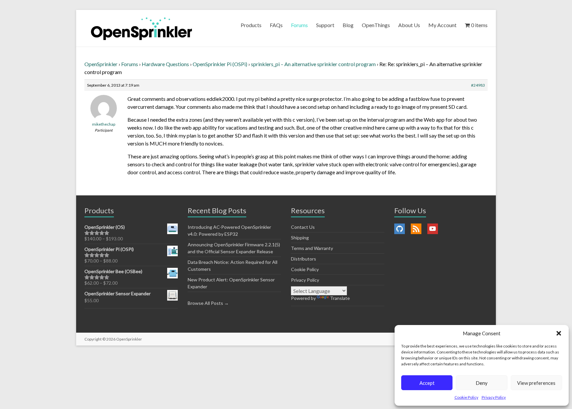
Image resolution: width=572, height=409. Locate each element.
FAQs (276, 25)
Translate (340, 298)
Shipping (300, 237)
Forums (299, 25)
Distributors (303, 259)
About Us (409, 25)
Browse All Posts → (208, 303)
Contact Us (303, 227)
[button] (558, 333)
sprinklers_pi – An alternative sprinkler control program (313, 64)
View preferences (536, 383)
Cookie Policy (466, 397)
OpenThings (376, 25)
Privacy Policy (494, 397)
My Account (442, 25)
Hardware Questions (165, 64)
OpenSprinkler (101, 64)
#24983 (478, 85)
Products (251, 25)
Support (325, 25)
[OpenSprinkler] (141, 28)
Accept (427, 383)
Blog (348, 25)
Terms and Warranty (312, 248)
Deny (482, 383)
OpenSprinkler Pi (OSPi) (220, 64)
